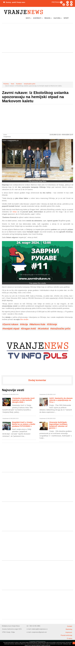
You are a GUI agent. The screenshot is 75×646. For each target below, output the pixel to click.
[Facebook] (67, 2)
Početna (6, 84)
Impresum (69, 632)
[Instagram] (67, 4)
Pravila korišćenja (66, 635)
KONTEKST (37, 18)
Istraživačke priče (29, 84)
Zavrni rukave (11, 324)
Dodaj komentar (37, 380)
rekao (14, 212)
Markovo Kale (38, 324)
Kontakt (69, 626)
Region (47, 18)
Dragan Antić (29, 328)
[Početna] (24, 12)
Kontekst (19, 84)
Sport (66, 18)
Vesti (28, 18)
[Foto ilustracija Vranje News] (37, 159)
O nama (69, 638)
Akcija (24, 324)
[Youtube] (63, 4)
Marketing (69, 629)
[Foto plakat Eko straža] (37, 261)
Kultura (57, 18)
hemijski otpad (11, 328)
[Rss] (71, 4)
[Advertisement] (37, 37)
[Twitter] (71, 2)
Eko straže (24, 319)
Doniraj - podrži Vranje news (15, 2)
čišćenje (52, 324)
